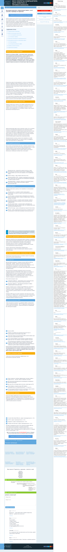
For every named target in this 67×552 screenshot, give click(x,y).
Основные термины (14, 36)
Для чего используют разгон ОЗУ (15, 33)
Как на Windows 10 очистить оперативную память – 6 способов (30, 453)
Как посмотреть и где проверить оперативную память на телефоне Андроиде (31, 463)
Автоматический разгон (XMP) (16, 43)
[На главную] (2, 8)
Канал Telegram (44, 13)
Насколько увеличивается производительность (17, 38)
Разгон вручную (13, 42)
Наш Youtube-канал (44, 10)
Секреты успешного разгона (14, 45)
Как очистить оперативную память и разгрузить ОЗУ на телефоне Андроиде (20, 463)
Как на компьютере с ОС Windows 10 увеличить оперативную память (20, 453)
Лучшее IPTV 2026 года (44, 21)
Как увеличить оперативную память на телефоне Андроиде (9, 463)
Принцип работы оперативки (14, 31)
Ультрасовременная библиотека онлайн (45, 17)
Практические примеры (13, 47)
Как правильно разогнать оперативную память (17, 40)
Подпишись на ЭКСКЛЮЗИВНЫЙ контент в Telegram (20, 15)
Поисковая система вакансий (44, 19)
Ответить (11, 515)
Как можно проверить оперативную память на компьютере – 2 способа (9, 453)
